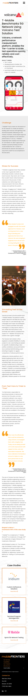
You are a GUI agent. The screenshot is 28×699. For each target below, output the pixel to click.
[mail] (5, 691)
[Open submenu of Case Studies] (23, 668)
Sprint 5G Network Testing (14, 637)
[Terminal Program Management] (14, 607)
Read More (14, 591)
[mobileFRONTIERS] (13, 656)
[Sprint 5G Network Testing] (14, 632)
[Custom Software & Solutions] (14, 577)
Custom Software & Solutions (14, 588)
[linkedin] (3, 691)
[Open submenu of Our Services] (23, 660)
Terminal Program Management (14, 617)
